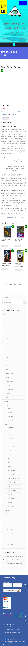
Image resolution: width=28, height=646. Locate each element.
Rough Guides (9, 377)
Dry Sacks (10, 412)
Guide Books (4, 114)
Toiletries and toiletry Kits (13, 478)
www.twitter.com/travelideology (13, 632)
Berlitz (7, 318)
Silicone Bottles (11, 474)
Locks (9, 458)
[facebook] (15, 613)
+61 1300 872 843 (10, 624)
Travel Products (7, 510)
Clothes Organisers (10, 525)
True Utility (8, 393)
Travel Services (7, 541)
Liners (9, 454)
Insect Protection (11, 442)
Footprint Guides (10, 342)
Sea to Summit (9, 381)
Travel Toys (8, 537)
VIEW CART (23, 3)
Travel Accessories (10, 427)
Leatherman (9, 353)
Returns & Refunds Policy (8, 644)
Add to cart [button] (4, 245)
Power (9, 466)
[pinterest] (10, 616)
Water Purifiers (9, 420)
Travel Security (11, 498)
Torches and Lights (12, 482)
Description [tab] (5, 118)
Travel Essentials (8, 424)
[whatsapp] (19, 616)
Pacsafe (8, 369)
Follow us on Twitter (10, 639)
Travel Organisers (12, 490)
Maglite (7, 361)
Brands (6, 314)
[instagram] (5, 616)
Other (7, 365)
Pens (9, 462)
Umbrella (10, 502)
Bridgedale (8, 326)
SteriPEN (8, 385)
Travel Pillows (11, 494)
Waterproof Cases (12, 506)
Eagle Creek (8, 338)
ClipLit (7, 330)
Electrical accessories (12, 434)
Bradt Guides (19, 112)
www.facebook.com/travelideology (14, 629)
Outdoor (6, 401)
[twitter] (21, 613)
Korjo (7, 349)
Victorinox (8, 397)
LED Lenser (8, 357)
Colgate (7, 334)
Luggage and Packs (10, 405)
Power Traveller (9, 373)
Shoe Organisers (11, 470)
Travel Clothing (9, 533)
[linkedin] (15, 616)
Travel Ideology (9, 389)
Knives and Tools (11, 446)
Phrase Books (11, 521)
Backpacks (10, 408)
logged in (10, 284)
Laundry (9, 450)
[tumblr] (24, 616)
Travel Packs (10, 416)
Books (7, 513)
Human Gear (9, 346)
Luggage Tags (9, 529)
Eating (9, 431)
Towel (9, 486)
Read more (17, 245)
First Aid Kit (10, 438)
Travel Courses (9, 544)
